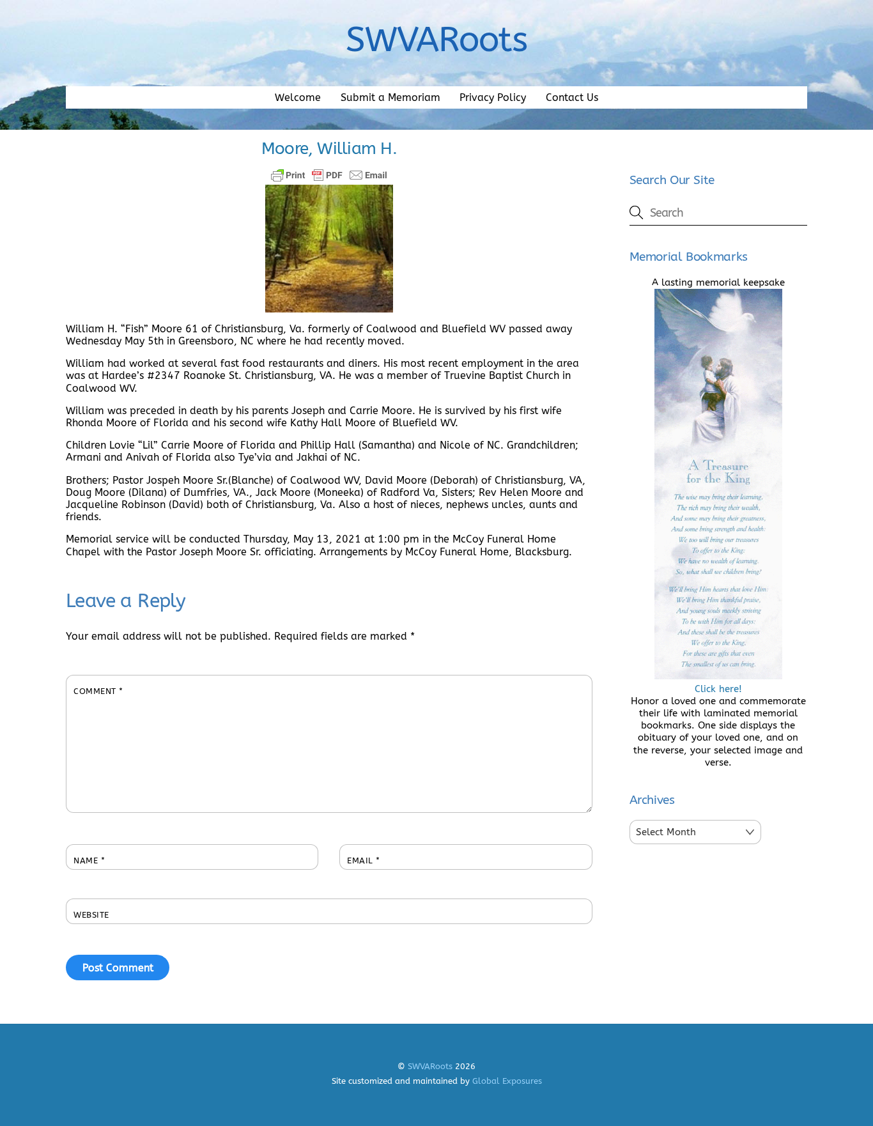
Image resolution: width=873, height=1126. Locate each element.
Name (89, 860)
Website (91, 915)
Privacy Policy (493, 97)
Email (363, 860)
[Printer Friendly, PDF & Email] (329, 175)
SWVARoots (430, 1066)
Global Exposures (507, 1081)
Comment (98, 691)
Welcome (298, 97)
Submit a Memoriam (390, 97)
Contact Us (572, 97)
